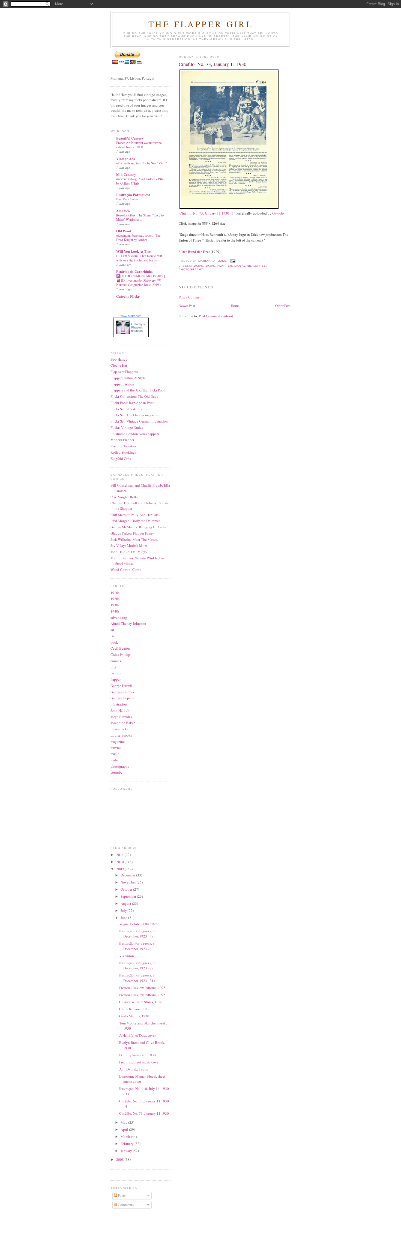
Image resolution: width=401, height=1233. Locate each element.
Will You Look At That (133, 251)
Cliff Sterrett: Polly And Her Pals (134, 514)
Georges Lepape (122, 697)
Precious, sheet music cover (139, 1062)
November (129, 882)
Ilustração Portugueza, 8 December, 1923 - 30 (137, 946)
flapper (224, 265)
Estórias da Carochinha (134, 271)
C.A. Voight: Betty (124, 497)
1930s (210, 265)
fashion (115, 673)
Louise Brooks (121, 735)
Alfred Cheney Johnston (128, 623)
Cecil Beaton (120, 648)
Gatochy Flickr (128, 296)
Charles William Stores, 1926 (140, 1001)
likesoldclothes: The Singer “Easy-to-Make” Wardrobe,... (140, 217)
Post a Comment (191, 297)
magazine (242, 265)
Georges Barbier (122, 691)
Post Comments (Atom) (216, 315)
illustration (118, 704)
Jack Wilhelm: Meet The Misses (134, 539)
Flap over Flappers (124, 371)
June (124, 917)
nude (114, 760)
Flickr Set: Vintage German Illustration (139, 421)
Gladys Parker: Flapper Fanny (132, 533)
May (124, 1122)
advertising (118, 617)
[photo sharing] (229, 207)
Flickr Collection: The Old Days (134, 396)
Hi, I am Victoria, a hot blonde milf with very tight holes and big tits (139, 258)
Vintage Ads (125, 158)
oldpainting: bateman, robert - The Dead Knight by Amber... (138, 237)
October (127, 889)
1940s (114, 611)
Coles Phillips (120, 654)
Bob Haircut (119, 359)
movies (259, 265)
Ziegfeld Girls (120, 458)
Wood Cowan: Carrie (125, 569)
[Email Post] (233, 260)
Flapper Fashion (122, 384)
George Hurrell (121, 685)
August (126, 903)
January (127, 1150)
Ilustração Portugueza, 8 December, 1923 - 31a (137, 978)
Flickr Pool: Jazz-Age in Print (132, 402)
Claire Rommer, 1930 (135, 1008)
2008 (120, 1159)
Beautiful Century (130, 138)
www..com (131, 316)
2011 (120, 854)
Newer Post (187, 305)
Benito (115, 636)
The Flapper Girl (200, 24)
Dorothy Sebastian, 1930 (137, 1055)
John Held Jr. (119, 710)
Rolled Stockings (123, 452)
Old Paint (123, 230)
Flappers (137, 327)
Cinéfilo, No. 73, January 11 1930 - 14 (207, 213)
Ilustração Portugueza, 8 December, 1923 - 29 (137, 965)
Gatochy (278, 213)
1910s (114, 592)
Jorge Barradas (121, 716)
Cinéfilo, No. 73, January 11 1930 (144, 1113)
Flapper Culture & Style (128, 377)
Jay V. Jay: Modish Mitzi (128, 545)
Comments (125, 1204)
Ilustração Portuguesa (133, 194)
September (129, 896)
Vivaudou (126, 955)
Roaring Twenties (123, 446)
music (114, 753)
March (126, 1136)
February (127, 1143)
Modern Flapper (122, 439)
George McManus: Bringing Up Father (138, 526)
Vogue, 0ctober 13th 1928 (138, 923)
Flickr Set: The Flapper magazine (134, 414)
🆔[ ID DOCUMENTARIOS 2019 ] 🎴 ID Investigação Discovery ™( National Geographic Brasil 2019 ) (140, 280)
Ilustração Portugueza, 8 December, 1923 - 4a (137, 933)
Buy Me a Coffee (127, 199)
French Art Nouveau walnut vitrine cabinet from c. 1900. (138, 144)
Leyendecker (120, 728)
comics (115, 660)
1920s (198, 265)
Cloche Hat (118, 365)
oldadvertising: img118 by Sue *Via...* (141, 163)
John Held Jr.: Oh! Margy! (129, 551)
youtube (116, 772)
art (112, 629)
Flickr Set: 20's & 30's (126, 408)
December (128, 875)
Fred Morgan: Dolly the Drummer (135, 520)
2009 (120, 868)
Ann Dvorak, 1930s (133, 1069)
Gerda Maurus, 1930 (134, 1016)
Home (235, 305)
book (114, 642)
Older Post (283, 305)
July (124, 910)
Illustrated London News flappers (134, 433)
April (125, 1129)
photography (191, 269)
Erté (113, 667)
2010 (120, 861)
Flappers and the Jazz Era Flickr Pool (137, 390)
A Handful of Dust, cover (137, 1035)
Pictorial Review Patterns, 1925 (142, 987)
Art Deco (123, 210)
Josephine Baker (122, 722)
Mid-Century (126, 174)
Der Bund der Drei (195, 251)
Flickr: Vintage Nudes (126, 427)
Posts (121, 1195)
